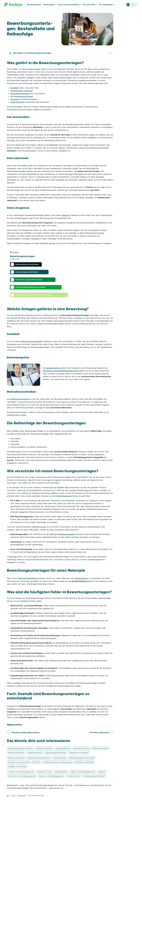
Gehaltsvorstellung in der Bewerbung (57, 762)
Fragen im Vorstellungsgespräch (83, 772)
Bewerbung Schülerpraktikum (39, 758)
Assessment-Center (44, 772)
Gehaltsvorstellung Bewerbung (25, 732)
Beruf (37, 130)
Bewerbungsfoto (17, 102)
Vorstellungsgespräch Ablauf (94, 776)
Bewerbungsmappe (66, 534)
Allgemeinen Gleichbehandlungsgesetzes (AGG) (63, 371)
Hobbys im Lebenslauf (44, 748)
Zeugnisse (14, 99)
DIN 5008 (53, 145)
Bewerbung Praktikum (16, 758)
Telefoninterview (73, 776)
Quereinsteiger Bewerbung (55, 753)
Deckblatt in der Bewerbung (18, 762)
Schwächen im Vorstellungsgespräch (22, 776)
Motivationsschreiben (23, 96)
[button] (60, 53)
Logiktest (101, 772)
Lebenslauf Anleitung (81, 748)
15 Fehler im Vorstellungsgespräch (21, 772)
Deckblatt (14, 88)
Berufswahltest (34, 4)
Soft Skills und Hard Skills (84, 762)
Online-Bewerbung (35, 753)
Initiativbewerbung (63, 748)
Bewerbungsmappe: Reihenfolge (81, 758)
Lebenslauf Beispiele (100, 748)
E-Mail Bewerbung (64, 496)
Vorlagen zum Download (17, 766)
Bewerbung (22, 795)
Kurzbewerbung (81, 578)
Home (13, 795)
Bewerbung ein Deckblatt (31, 341)
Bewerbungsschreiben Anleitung (20, 748)
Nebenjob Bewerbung (28, 578)
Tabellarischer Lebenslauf (21, 91)
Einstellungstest (61, 772)
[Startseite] (8, 795)
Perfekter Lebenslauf (99, 732)
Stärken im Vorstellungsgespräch (51, 776)
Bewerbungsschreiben (20, 94)
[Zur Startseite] (13, 5)
